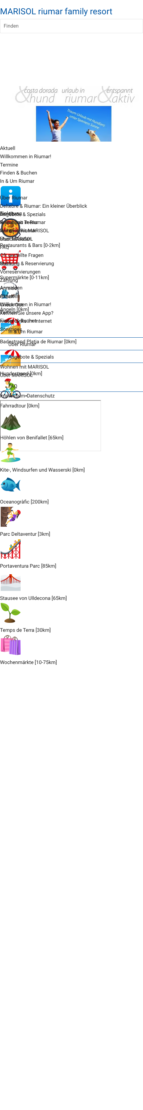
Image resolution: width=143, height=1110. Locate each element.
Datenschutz (41, 396)
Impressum (12, 396)
